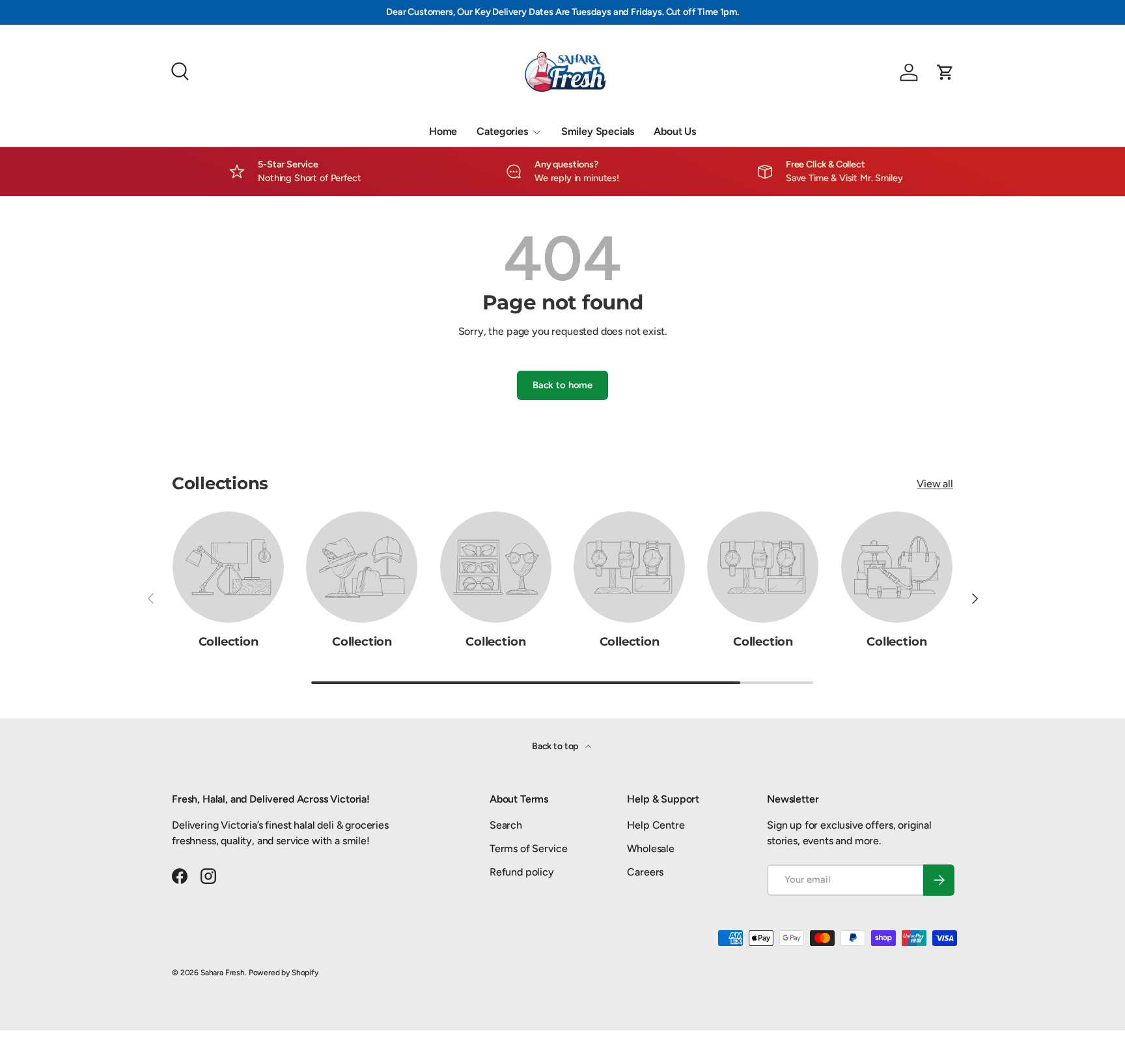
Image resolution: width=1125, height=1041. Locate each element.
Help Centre (655, 825)
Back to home (562, 385)
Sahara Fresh (223, 972)
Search (506, 825)
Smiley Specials (598, 131)
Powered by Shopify (283, 972)
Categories (502, 131)
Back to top (556, 746)
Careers (645, 872)
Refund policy (522, 872)
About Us (675, 131)
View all (935, 484)
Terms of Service (528, 848)
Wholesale (650, 848)
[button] (945, 72)
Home (443, 131)
